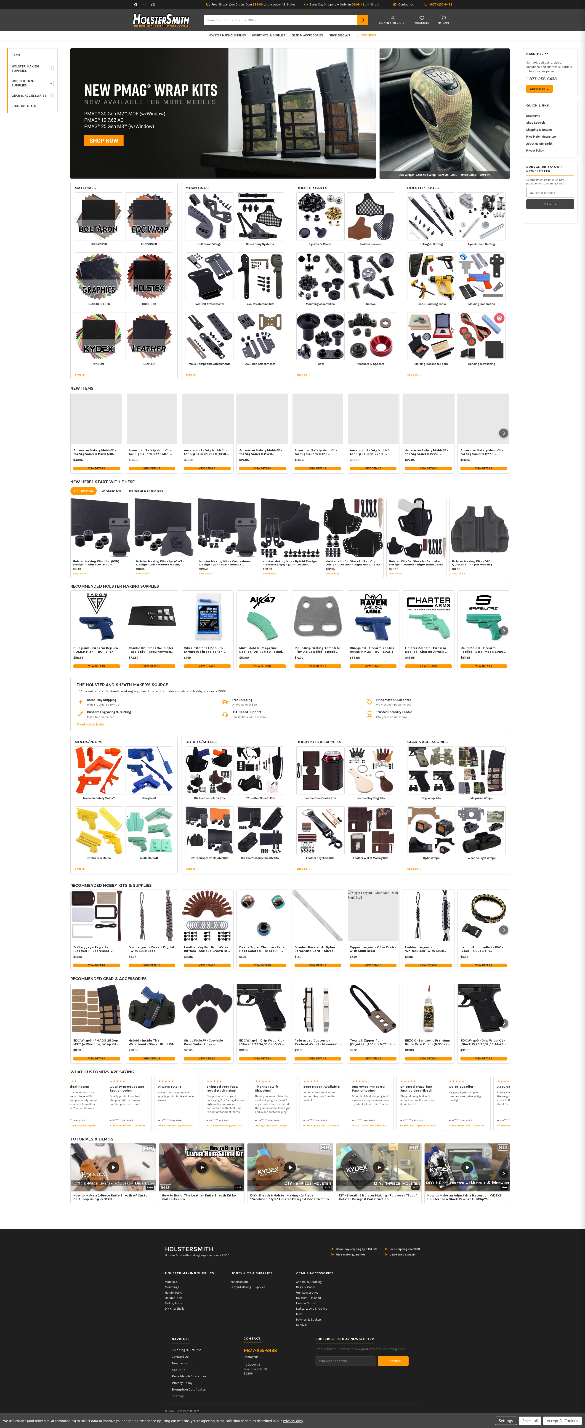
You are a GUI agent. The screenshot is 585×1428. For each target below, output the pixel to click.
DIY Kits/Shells (201, 742)
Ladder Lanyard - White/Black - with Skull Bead (424, 949)
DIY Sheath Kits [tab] (111, 490)
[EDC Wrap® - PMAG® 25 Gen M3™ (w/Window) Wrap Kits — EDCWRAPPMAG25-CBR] (96, 1009)
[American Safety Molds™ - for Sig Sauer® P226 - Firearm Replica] (428, 419)
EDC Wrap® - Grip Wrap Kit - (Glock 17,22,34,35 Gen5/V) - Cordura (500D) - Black (261, 1042)
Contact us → (539, 89)
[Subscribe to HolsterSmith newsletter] (153, 4)
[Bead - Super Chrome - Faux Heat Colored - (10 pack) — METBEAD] (262, 915)
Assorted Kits (240, 1282)
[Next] (503, 433)
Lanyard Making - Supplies (248, 1287)
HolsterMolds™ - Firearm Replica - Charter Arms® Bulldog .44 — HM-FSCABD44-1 (425, 650)
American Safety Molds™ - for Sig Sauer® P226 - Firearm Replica (426, 452)
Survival (301, 1325)
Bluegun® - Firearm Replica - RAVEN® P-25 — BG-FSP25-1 (373, 649)
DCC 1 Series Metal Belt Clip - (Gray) (343, 1125)
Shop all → (82, 374)
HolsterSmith (189, 1249)
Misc (299, 1314)
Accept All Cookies (562, 1420)
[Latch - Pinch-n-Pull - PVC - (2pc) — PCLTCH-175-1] (483, 915)
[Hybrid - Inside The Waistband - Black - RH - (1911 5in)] (152, 1009)
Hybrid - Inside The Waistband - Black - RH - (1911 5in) (151, 1042)
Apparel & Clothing (309, 1282)
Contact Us (180, 1357)
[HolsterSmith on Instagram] (144, 4)
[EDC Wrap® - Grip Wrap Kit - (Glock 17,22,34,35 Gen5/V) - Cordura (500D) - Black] (262, 1009)
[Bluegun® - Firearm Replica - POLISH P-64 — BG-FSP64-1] (96, 616)
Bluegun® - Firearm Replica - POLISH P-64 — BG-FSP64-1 (96, 649)
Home (16, 54)
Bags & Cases (306, 1287)
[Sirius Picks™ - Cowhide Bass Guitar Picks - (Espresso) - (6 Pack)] (207, 1009)
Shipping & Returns (539, 129)
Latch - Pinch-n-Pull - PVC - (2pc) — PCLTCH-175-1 (481, 949)
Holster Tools (423, 188)
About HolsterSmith (539, 143)
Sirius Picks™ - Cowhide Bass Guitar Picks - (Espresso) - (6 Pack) (203, 1042)
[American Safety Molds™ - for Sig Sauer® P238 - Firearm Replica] (373, 419)
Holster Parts (311, 188)
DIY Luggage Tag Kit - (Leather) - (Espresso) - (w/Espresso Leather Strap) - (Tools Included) (96, 949)
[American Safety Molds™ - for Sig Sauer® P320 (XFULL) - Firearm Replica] (207, 419)
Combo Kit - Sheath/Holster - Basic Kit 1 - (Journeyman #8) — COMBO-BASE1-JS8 (151, 650)
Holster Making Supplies (227, 35)
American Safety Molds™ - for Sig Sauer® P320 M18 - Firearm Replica (150, 452)
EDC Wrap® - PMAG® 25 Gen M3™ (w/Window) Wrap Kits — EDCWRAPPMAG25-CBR (95, 1042)
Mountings (197, 188)
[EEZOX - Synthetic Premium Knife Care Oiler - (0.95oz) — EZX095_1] (428, 1009)
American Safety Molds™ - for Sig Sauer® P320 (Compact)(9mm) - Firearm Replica (261, 452)
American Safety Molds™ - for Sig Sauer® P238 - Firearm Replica (371, 452)
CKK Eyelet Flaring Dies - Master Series (200, 1125)
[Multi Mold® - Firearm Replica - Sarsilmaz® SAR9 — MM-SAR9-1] (483, 616)
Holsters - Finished (308, 1298)
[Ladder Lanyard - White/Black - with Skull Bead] (428, 915)
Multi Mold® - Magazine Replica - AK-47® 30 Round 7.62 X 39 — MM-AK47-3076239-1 (260, 650)
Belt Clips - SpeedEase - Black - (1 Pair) (394, 1125)
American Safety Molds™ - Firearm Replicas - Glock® (497, 1125)
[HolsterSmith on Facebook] (136, 4)
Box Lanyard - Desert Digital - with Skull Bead (151, 949)
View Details (96, 468)
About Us (178, 1370)
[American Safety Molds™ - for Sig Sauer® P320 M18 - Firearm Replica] (152, 419)
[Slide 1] (223, 113)
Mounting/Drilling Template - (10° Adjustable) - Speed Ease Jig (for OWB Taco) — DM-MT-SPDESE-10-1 (317, 650)
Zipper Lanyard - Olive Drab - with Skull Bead (373, 949)
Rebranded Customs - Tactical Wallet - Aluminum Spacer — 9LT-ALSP (317, 1042)
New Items (533, 115)
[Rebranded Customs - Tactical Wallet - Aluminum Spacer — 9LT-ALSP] (317, 1009)
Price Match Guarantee (541, 136)
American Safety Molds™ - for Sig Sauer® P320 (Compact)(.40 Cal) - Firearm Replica (317, 452)
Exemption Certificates (189, 1389)
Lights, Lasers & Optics (311, 1308)
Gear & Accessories (307, 35)
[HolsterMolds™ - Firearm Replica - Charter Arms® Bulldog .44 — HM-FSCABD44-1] (428, 616)
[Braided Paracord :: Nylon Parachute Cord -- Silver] (317, 915)
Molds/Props (89, 742)
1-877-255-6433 (541, 78)
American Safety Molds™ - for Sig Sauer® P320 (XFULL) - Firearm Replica (207, 452)
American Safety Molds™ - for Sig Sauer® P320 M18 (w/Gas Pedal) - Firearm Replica (94, 452)
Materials (85, 188)
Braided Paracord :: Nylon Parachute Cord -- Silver (315, 949)
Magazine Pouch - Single (240, 1125)
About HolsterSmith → (92, 724)
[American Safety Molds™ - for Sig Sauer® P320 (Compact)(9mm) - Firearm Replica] (262, 419)
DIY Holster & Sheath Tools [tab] (146, 490)
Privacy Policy (535, 150)
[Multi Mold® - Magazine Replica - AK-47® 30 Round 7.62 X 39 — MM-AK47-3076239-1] (262, 616)
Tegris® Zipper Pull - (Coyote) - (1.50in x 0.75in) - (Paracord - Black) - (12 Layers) (371, 1042)
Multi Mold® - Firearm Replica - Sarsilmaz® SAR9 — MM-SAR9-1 (483, 650)
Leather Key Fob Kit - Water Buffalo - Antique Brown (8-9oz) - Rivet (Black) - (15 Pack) (207, 949)
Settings (506, 1420)
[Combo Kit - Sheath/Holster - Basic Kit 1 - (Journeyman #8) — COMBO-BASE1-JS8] (152, 616)
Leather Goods (306, 1303)
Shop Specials (339, 35)
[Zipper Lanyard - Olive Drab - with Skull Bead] (373, 915)
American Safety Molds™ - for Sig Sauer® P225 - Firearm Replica (481, 452)
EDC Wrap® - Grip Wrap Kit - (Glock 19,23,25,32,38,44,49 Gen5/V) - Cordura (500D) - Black (482, 1042)
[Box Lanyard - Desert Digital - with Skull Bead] (152, 915)
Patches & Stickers (309, 1319)
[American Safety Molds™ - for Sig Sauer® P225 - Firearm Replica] (483, 419)
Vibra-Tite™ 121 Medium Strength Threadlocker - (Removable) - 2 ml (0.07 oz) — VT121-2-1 (206, 650)
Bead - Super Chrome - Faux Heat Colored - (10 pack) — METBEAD (262, 949)
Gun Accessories (307, 1292)
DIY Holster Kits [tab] (83, 490)
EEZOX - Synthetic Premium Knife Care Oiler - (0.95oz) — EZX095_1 (427, 1042)
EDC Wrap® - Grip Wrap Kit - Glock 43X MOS (154, 1125)
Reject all (530, 1420)
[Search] (362, 20)
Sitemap (178, 1396)
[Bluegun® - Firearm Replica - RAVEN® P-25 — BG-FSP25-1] (373, 616)
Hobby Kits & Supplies (268, 35)
